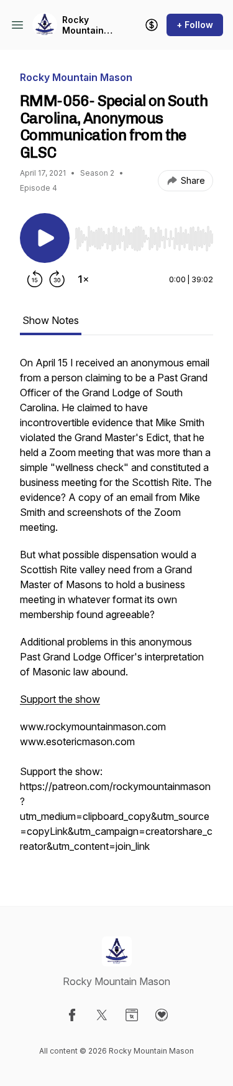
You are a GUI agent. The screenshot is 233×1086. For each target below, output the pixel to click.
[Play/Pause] (45, 238)
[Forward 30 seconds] (57, 279)
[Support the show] (151, 24)
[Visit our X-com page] (102, 1015)
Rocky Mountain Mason (83, 25)
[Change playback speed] (83, 279)
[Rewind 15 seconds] (34, 279)
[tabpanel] (116, 610)
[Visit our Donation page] (161, 1015)
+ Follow (194, 24)
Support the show (60, 699)
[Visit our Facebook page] (72, 1015)
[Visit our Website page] (132, 1015)
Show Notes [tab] (50, 320)
